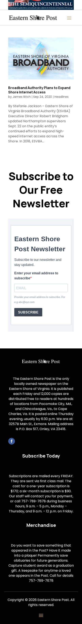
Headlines (61, 97)
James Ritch (22, 97)
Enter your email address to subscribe (36, 275)
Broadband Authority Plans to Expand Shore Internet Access (39, 89)
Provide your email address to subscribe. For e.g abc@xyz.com (39, 300)
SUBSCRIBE (28, 312)
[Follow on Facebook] (11, 441)
